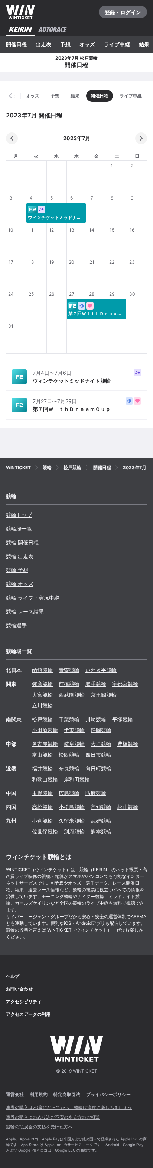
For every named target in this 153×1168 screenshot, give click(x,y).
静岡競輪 (101, 730)
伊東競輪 (74, 730)
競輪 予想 (17, 570)
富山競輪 (42, 754)
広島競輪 (69, 793)
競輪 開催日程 (22, 542)
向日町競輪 (98, 768)
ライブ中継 (117, 44)
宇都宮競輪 (125, 684)
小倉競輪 (42, 820)
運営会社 (15, 1094)
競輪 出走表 (19, 556)
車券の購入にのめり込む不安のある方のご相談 (53, 1117)
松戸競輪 (42, 719)
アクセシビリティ (24, 1001)
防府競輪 (95, 793)
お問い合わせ (19, 989)
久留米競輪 (72, 820)
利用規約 (39, 1094)
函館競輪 (42, 670)
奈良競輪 (69, 768)
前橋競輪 (69, 684)
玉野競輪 (42, 793)
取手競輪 (95, 684)
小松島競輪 (72, 807)
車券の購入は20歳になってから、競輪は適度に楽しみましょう (69, 1107)
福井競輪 (42, 768)
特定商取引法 (66, 1094)
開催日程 (16, 44)
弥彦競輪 (42, 684)
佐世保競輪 (45, 831)
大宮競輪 (42, 694)
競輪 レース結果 (25, 611)
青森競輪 (69, 670)
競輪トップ (19, 515)
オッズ (87, 44)
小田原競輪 (45, 730)
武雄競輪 (101, 820)
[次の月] (141, 138)
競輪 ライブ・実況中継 (32, 597)
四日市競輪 (98, 754)
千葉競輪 (69, 719)
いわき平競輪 (101, 670)
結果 (144, 44)
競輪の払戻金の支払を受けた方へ (39, 1127)
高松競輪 (42, 807)
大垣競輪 (101, 744)
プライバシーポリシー (108, 1094)
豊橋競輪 (127, 744)
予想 (65, 44)
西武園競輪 (72, 694)
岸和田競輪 (77, 779)
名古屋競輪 (45, 744)
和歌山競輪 (45, 779)
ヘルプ (12, 976)
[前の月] (12, 138)
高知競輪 (101, 807)
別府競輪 (74, 831)
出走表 (43, 44)
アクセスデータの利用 (28, 1014)
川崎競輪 (95, 719)
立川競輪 (42, 705)
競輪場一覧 (19, 528)
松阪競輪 (69, 754)
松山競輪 (127, 807)
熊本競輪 (101, 831)
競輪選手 (16, 625)
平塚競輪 (122, 719)
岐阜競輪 (74, 744)
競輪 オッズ (19, 584)
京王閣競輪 (104, 694)
